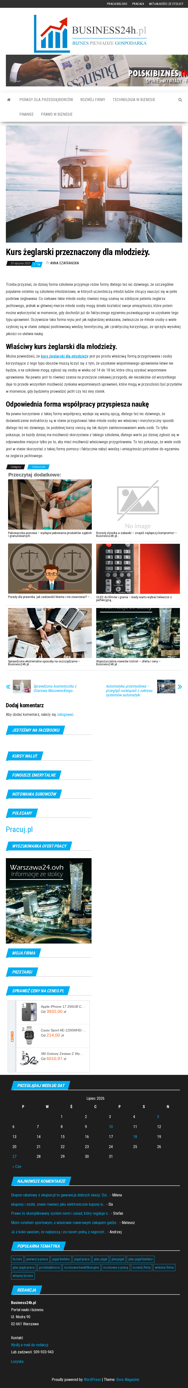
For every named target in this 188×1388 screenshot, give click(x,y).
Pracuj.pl (19, 829)
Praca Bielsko (117, 4)
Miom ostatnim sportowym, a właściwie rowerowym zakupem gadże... (64, 1222)
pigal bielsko (61, 1259)
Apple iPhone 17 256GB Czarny (63, 1006)
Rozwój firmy (92, 99)
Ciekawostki (38, 467)
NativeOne (94, 673)
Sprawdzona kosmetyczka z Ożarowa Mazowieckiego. (54, 688)
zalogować (65, 714)
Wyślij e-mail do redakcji (29, 1345)
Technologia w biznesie (134, 99)
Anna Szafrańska (64, 263)
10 (111, 1126)
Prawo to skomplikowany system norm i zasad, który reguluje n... (60, 1213)
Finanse (26, 114)
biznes (17, 1259)
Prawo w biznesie (56, 114)
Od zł (53, 1011)
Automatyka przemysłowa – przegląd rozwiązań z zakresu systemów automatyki (129, 690)
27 (14, 1156)
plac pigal (100, 1259)
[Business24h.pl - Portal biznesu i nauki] (94, 34)
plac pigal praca (24, 1267)
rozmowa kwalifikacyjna (81, 1267)
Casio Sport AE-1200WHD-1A (63, 1030)
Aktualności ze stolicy (166, 4)
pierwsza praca (37, 1259)
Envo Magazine (127, 1379)
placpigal (118, 1259)
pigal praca (82, 1259)
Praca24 (138, 4)
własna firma (164, 1267)
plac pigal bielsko (141, 1259)
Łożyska (17, 1361)
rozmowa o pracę (115, 1267)
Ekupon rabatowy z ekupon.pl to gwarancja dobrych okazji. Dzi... (60, 1195)
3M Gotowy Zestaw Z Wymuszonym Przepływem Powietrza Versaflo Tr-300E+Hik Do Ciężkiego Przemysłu (63, 1053)
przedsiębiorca (49, 1267)
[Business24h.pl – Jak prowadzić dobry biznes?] (9, 100)
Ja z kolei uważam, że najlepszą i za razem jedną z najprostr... (58, 1232)
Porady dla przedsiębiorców (46, 99)
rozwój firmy (142, 1267)
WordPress (92, 1379)
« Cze (16, 1166)
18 (135, 1136)
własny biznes (23, 1276)
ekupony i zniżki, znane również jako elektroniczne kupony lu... (58, 1204)
